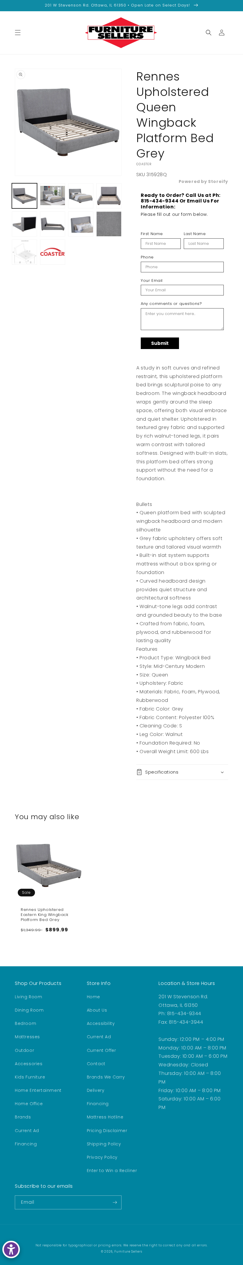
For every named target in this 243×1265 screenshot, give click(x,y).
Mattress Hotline (105, 1117)
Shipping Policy (104, 1144)
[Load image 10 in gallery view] (52, 252)
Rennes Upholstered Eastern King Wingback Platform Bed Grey (44, 914)
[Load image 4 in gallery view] (109, 195)
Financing (26, 1144)
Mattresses (27, 1037)
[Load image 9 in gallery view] (24, 252)
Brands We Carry (106, 1077)
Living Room (28, 997)
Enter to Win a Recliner (112, 1171)
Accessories (29, 1064)
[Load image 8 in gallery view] (109, 224)
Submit (160, 343)
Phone (147, 257)
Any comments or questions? (171, 303)
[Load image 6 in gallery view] (52, 224)
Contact (96, 1064)
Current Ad (27, 1131)
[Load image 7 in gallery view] (80, 224)
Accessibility (101, 1023)
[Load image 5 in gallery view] (24, 224)
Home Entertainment (38, 1090)
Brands (23, 1117)
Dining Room (29, 1010)
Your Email (152, 280)
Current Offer (101, 1050)
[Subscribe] (114, 1202)
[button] (17, 32)
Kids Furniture (30, 1077)
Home (93, 997)
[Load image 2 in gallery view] (52, 195)
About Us (97, 1010)
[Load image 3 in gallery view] (80, 195)
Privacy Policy (102, 1157)
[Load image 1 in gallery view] (24, 195)
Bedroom (25, 1023)
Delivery (96, 1090)
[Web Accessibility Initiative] (11, 1249)
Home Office (29, 1104)
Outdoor (24, 1050)
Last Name (195, 234)
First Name (152, 234)
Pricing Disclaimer (107, 1131)
